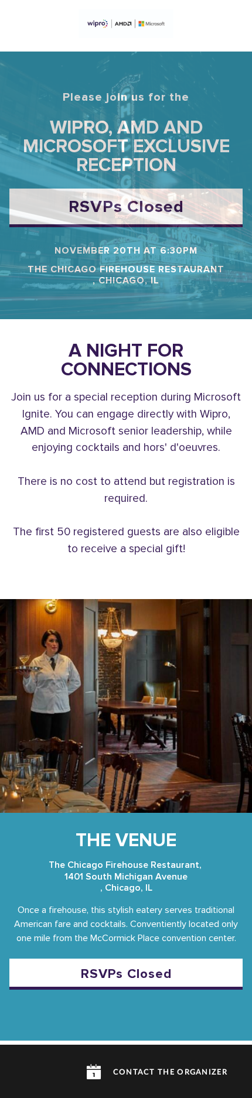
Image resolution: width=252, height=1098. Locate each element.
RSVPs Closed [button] (126, 207)
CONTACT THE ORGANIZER (170, 1072)
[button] (93, 1071)
